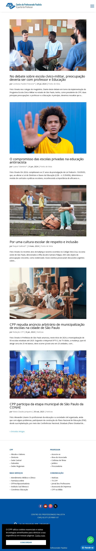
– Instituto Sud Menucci (19, 486)
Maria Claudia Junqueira (22, 411)
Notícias (40, 332)
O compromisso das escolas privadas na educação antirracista (47, 160)
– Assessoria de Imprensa (60, 486)
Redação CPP (18, 332)
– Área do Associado (58, 457)
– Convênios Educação (19, 489)
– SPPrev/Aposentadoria (19, 483)
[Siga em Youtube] (46, 506)
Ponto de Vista (54, 84)
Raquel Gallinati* (19, 246)
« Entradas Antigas (17, 431)
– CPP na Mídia (56, 489)
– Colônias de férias (58, 460)
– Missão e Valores (17, 454)
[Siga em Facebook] (40, 506)
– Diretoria (14, 457)
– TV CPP (54, 480)
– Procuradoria (56, 466)
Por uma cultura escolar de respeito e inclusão (44, 242)
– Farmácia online (17, 480)
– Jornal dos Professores (60, 483)
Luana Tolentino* (20, 166)
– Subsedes (14, 463)
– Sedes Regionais (17, 466)
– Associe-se (55, 454)
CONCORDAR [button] (26, 542)
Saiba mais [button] (40, 536)
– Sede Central (15, 460)
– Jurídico (54, 463)
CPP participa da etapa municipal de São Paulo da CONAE (46, 406)
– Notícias (54, 477)
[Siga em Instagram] (50, 506)
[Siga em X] (56, 506)
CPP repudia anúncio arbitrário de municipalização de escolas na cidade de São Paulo (47, 326)
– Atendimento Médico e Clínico (22, 477)
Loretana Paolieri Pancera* (24, 84)
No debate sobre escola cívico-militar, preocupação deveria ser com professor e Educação (47, 78)
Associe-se (88, 547)
